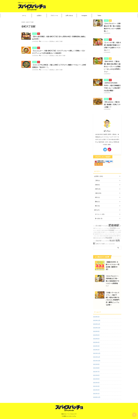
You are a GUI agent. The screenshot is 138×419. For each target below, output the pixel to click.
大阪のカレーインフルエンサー (69, 414)
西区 (97, 228)
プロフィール (54, 15)
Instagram (84, 15)
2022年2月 (96, 349)
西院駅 (106, 230)
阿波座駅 (108, 238)
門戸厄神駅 (105, 226)
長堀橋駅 (111, 230)
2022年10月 (96, 328)
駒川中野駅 (98, 232)
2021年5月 (96, 379)
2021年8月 (96, 368)
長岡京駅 (112, 232)
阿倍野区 (117, 230)
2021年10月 (96, 360)
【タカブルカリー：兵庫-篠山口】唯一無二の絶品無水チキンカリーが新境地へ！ (112, 281)
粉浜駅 (118, 228)
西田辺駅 (98, 238)
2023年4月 (96, 317)
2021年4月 (96, 382)
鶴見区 (94, 230)
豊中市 (102, 234)
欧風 (57, 55)
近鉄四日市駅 (112, 236)
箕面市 (106, 234)
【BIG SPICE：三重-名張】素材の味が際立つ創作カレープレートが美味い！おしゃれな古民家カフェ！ (112, 66)
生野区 (114, 234)
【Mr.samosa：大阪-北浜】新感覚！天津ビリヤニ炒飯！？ (112, 104)
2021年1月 (96, 393)
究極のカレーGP (102, 228)
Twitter (99, 15)
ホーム (24, 15)
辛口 (94, 225)
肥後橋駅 (113, 225)
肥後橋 (108, 228)
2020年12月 (96, 397)
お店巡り (39, 15)
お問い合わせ (69, 15)
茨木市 (116, 232)
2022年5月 (96, 338)
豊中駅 (107, 241)
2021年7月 (96, 371)
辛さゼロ (107, 232)
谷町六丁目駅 (59, 41)
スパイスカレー (45, 41)
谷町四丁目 (98, 234)
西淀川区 (110, 234)
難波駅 (112, 241)
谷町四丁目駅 (100, 230)
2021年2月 (96, 390)
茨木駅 (103, 232)
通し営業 (115, 238)
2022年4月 (96, 342)
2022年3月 (96, 346)
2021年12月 (96, 353)
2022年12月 (96, 320)
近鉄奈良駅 (112, 244)
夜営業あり (52, 41)
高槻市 (98, 235)
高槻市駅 (99, 241)
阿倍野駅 (113, 228)
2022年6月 (96, 335)
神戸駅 (103, 238)
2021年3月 (96, 386)
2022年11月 (96, 324)
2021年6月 (96, 375)
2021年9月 (96, 364)
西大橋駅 (99, 226)
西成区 (103, 240)
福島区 (106, 243)
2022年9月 (96, 331)
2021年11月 (96, 357)
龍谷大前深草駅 (104, 236)
